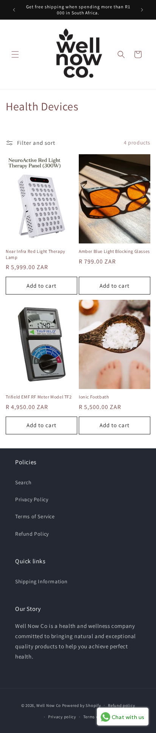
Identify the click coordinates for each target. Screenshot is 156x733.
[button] (15, 54)
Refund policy (121, 705)
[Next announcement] (142, 10)
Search (23, 482)
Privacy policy (62, 716)
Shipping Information (41, 581)
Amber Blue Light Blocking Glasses (114, 251)
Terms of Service (35, 516)
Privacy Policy (31, 499)
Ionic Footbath (94, 397)
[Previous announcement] (14, 10)
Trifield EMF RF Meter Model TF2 (39, 397)
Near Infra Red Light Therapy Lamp (36, 254)
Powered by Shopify (81, 705)
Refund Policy (32, 533)
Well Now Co (48, 705)
